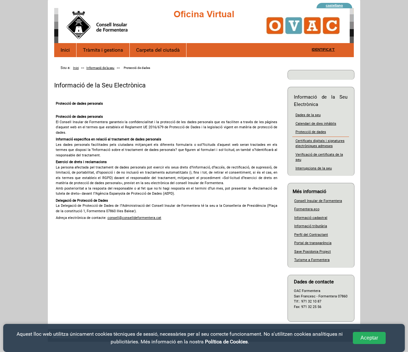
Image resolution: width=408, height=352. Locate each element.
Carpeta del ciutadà (158, 50)
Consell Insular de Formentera (318, 201)
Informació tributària (310, 226)
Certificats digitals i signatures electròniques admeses (320, 143)
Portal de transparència (313, 243)
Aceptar (369, 338)
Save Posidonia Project (312, 252)
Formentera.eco (306, 209)
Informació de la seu (100, 68)
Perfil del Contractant (311, 235)
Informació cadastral (310, 218)
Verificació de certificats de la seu (319, 157)
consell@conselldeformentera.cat (134, 218)
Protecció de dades (310, 132)
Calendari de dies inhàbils (315, 124)
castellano (334, 5)
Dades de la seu (308, 115)
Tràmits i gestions (103, 50)
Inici (65, 50)
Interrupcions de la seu (313, 168)
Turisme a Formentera (312, 260)
